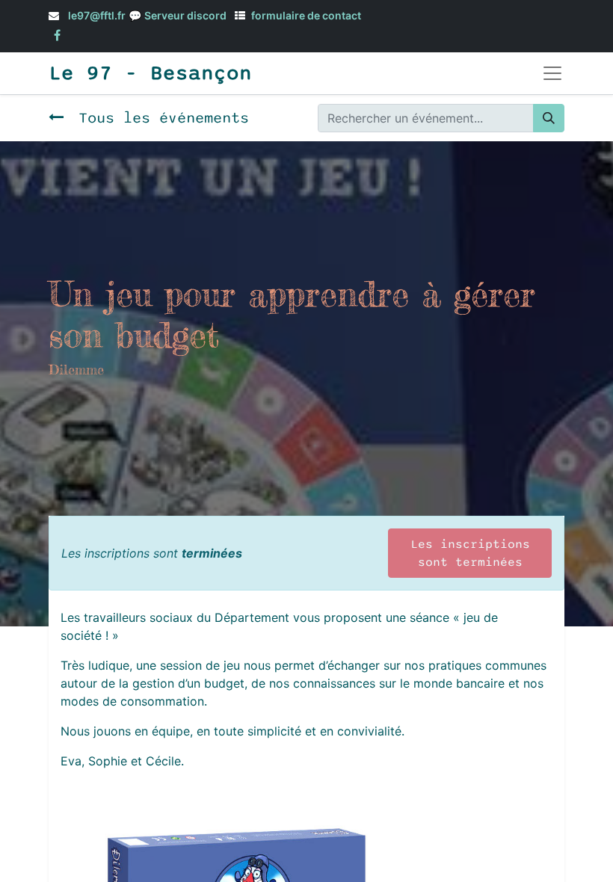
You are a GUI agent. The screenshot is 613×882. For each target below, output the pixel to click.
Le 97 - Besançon (150, 73)
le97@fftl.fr (97, 15)
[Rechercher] (548, 118)
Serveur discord (185, 15)
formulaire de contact (306, 15)
